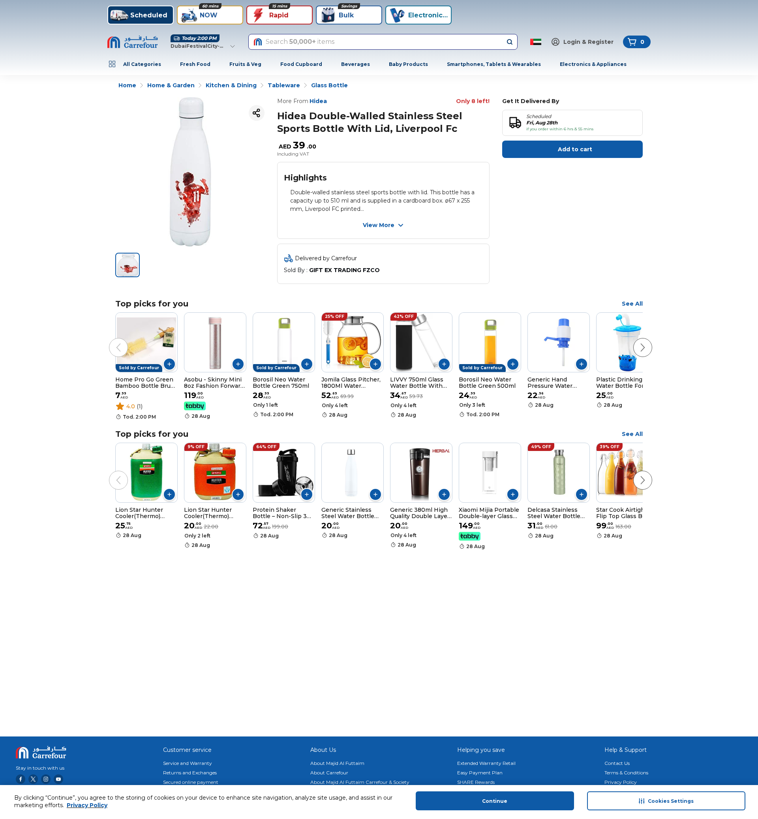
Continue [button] (494, 801)
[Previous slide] (110, 339)
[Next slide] (634, 339)
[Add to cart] (169, 364)
